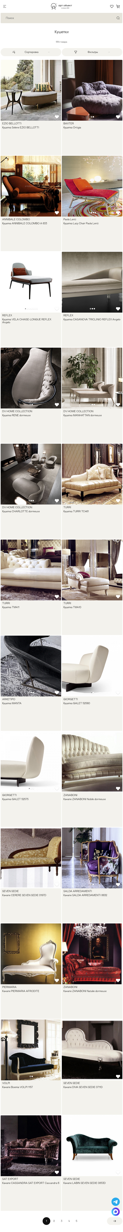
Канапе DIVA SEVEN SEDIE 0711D (83, 1087)
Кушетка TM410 (72, 607)
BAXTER (68, 123)
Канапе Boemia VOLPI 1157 (17, 1087)
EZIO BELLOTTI (11, 123)
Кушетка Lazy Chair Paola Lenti (80, 223)
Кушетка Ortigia (72, 127)
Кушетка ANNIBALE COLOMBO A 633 (24, 223)
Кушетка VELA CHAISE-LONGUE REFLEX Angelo (26, 321)
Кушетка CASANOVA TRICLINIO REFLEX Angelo (91, 319)
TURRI (67, 507)
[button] (91, 116)
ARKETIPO (8, 699)
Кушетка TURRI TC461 (76, 511)
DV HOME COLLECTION (17, 411)
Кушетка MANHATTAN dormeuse (82, 415)
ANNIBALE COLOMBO (16, 219)
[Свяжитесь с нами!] (115, 1202)
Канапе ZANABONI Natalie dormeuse (85, 991)
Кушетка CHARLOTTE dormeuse (21, 511)
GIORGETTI (70, 699)
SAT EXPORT (10, 1179)
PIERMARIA (9, 987)
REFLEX (7, 315)
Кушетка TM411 (10, 607)
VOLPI (6, 1083)
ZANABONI (70, 795)
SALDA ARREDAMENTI (77, 891)
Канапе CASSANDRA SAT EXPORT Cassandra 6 (30, 1183)
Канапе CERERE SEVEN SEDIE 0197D (24, 895)
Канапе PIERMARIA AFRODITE (20, 991)
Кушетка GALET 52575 (15, 799)
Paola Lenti (69, 219)
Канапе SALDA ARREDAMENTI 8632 (85, 895)
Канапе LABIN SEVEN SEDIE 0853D (84, 1183)
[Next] (114, 1221)
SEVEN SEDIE (10, 891)
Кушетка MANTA (11, 703)
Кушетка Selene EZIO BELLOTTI (20, 127)
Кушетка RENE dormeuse (16, 415)
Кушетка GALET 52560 (76, 703)
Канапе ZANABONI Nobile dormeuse (84, 799)
